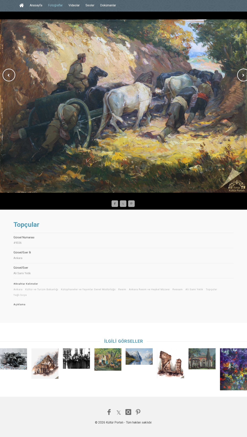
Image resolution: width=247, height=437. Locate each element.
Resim (122, 289)
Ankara (18, 289)
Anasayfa (36, 5)
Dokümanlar (108, 5)
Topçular (211, 289)
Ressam (178, 289)
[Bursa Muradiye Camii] (202, 359)
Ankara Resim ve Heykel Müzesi (149, 289)
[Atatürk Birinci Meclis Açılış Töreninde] (76, 359)
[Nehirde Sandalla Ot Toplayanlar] (139, 357)
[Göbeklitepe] (170, 364)
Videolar (74, 5)
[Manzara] (107, 360)
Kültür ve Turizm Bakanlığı (41, 289)
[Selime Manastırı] (44, 364)
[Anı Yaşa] (13, 359)
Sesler (89, 5)
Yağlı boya (20, 295)
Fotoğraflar (55, 5)
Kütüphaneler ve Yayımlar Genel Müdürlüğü (88, 289)
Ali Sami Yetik (194, 289)
